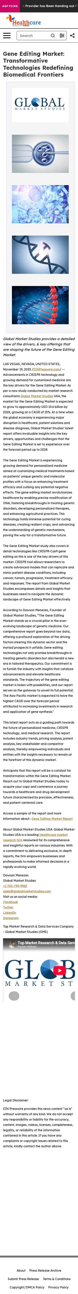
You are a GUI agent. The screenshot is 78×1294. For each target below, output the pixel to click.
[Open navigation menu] (7, 35)
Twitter (8, 907)
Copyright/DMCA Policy (27, 1287)
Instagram (11, 918)
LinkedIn (9, 913)
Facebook (10, 902)
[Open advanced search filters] (61, 35)
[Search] (52, 35)
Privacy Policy (58, 1287)
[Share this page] (72, 35)
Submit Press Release (23, 1279)
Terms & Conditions (56, 1279)
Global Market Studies (36, 396)
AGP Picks (10, 6)
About (21, 1270)
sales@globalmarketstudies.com (27, 891)
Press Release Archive (45, 1270)
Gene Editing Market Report (52, 819)
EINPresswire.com (46, 369)
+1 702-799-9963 (15, 886)
